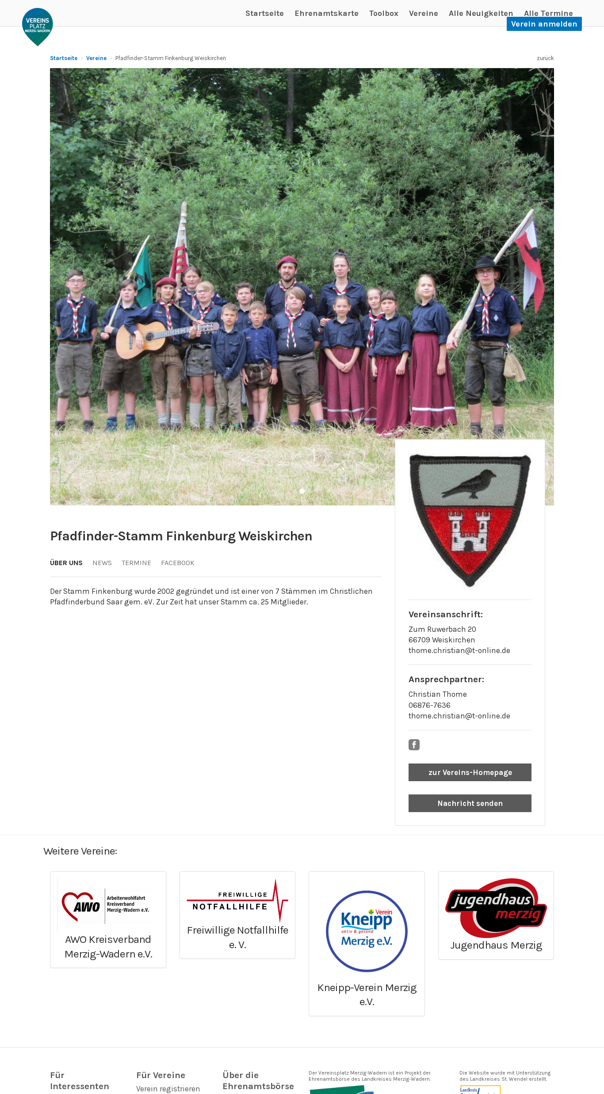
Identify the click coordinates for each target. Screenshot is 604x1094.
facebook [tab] (178, 562)
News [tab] (102, 562)
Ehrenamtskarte (326, 13)
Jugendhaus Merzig (496, 944)
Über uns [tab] (66, 562)
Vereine (423, 13)
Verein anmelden (544, 24)
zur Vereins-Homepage (470, 772)
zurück (545, 58)
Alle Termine (548, 13)
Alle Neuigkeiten (481, 13)
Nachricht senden (470, 803)
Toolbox (383, 13)
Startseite (264, 13)
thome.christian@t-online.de (459, 650)
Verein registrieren (168, 1088)
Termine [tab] (136, 562)
